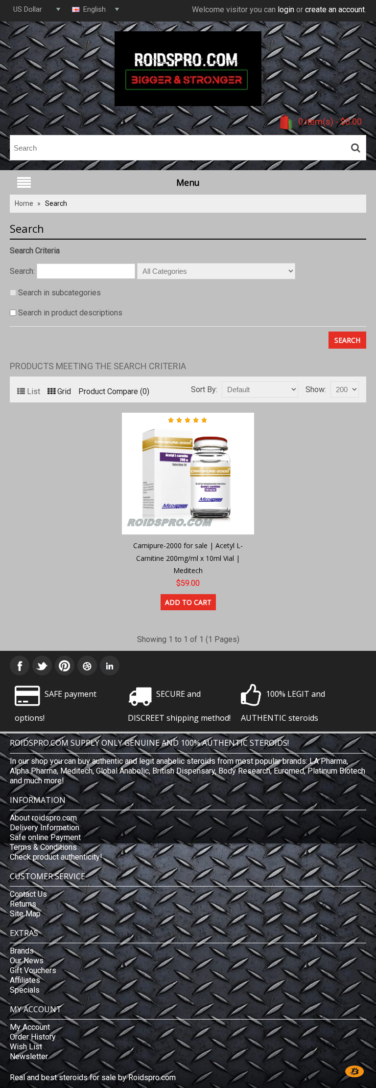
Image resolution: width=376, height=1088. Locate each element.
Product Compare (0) (113, 391)
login (286, 9)
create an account (335, 9)
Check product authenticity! (56, 857)
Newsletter (29, 1056)
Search (56, 203)
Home (24, 203)
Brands (22, 950)
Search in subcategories (59, 292)
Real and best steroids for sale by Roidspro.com (93, 1077)
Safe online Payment (45, 837)
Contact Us (28, 894)
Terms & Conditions (43, 847)
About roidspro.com (43, 817)
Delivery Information (44, 827)
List (33, 391)
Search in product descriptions (70, 312)
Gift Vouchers (33, 970)
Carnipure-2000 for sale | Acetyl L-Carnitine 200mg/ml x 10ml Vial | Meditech (188, 558)
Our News (27, 960)
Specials (25, 990)
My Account (30, 1027)
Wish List (26, 1046)
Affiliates (25, 980)
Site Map (25, 913)
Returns (23, 904)
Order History (33, 1037)
